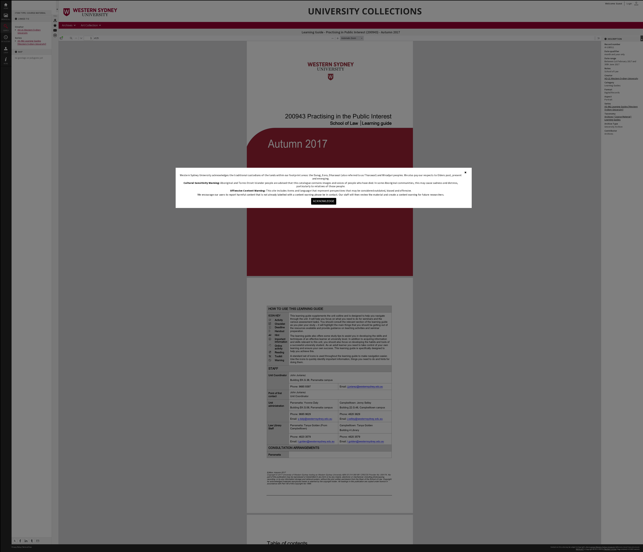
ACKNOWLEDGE (323, 201)
